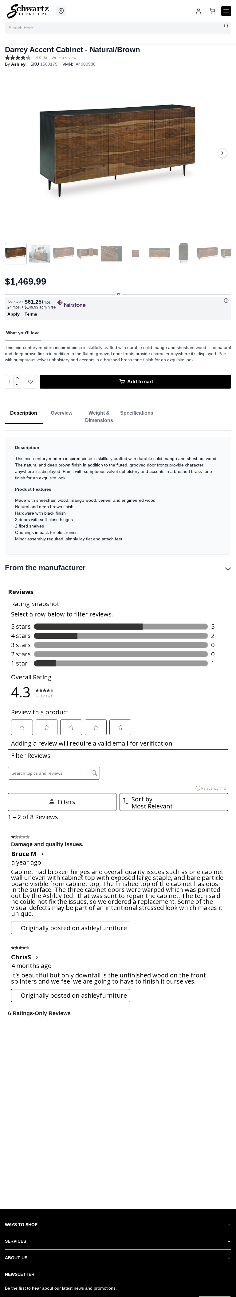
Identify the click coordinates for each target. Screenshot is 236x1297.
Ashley (18, 64)
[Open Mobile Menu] (226, 11)
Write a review (64, 58)
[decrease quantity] (17, 385)
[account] (198, 11)
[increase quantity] (17, 378)
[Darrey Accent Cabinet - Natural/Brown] (118, 153)
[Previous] (13, 153)
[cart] (212, 11)
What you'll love (23, 332)
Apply (13, 314)
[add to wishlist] (30, 382)
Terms (31, 314)
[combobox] (118, 27)
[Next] (222, 153)
